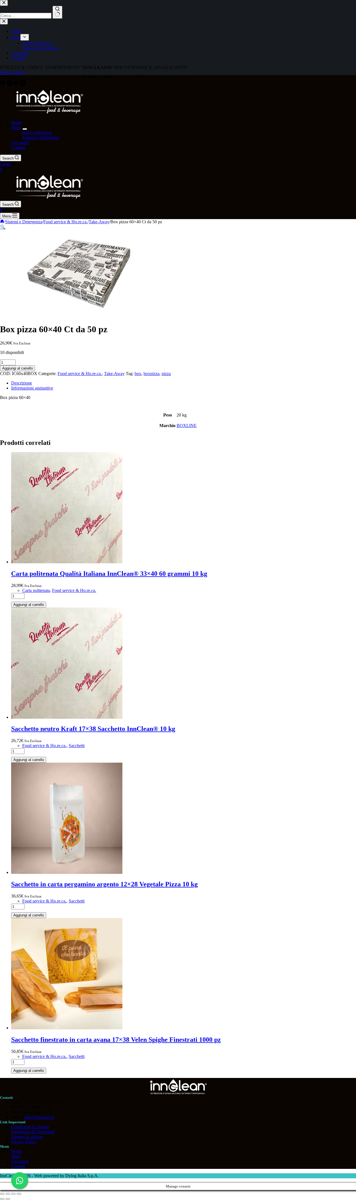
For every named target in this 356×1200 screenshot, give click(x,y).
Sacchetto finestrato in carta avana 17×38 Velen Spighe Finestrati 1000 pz (116, 1039)
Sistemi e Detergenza (40, 137)
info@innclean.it (39, 1117)
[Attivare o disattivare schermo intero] (8, 1194)
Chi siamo (20, 142)
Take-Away (114, 373)
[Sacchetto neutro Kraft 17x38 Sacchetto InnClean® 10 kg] (66, 717)
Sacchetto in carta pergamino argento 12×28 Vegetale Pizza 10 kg (104, 884)
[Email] (16, 84)
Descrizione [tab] (21, 383)
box (138, 373)
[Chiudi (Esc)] (19, 1194)
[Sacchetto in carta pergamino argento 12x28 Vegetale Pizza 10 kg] (66, 872)
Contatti (18, 147)
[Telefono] (23, 84)
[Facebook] (3, 84)
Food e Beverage (37, 132)
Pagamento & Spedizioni (33, 1131)
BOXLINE (187, 425)
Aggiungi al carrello (17, 368)
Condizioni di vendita (30, 1126)
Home (16, 122)
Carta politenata (36, 590)
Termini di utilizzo (27, 1136)
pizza (166, 373)
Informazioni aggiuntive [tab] (32, 388)
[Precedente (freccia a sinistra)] (2, 1199)
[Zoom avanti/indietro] (2, 1194)
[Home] (2, 221)
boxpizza (151, 373)
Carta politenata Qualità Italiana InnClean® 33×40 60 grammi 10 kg (109, 573)
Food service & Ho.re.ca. (80, 373)
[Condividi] (13, 1194)
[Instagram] (10, 84)
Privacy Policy (24, 1141)
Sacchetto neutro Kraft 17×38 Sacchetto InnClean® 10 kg (93, 728)
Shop (15, 127)
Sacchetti (77, 745)
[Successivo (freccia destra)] (8, 1199)
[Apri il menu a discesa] (25, 129)
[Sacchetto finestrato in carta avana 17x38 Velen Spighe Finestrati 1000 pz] (66, 1027)
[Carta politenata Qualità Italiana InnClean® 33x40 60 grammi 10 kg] (66, 561)
